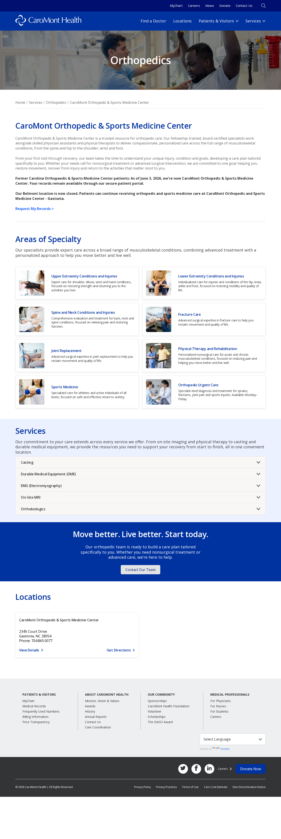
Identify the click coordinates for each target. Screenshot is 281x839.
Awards (90, 706)
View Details (29, 650)
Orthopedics (56, 102)
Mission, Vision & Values (102, 701)
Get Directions (119, 650)
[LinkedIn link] (209, 769)
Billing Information (35, 717)
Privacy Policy (142, 787)
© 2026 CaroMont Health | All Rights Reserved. (44, 787)
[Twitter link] (183, 769)
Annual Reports (96, 717)
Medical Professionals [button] (229, 695)
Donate (225, 5)
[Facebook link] (196, 769)
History (90, 711)
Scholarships (157, 717)
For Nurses (218, 706)
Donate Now (250, 768)
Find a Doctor (153, 21)
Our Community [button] (161, 695)
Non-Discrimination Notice (249, 787)
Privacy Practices (166, 787)
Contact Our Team (140, 569)
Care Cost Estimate (215, 787)
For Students (219, 711)
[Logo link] (48, 21)
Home (20, 102)
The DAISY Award (160, 722)
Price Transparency (36, 722)
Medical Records (34, 706)
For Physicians (220, 701)
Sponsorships (157, 701)
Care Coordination (98, 727)
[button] (140, 462)
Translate (224, 748)
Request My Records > (34, 208)
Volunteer (154, 711)
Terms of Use (190, 787)
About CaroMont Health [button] (106, 695)
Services (35, 102)
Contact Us (244, 5)
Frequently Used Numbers (40, 711)
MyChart (176, 5)
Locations (182, 21)
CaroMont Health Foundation (168, 706)
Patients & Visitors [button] (39, 695)
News (209, 5)
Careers (194, 5)
